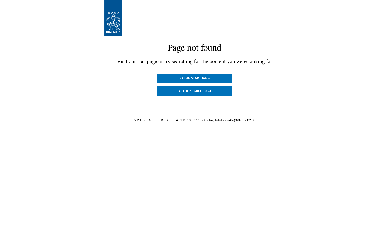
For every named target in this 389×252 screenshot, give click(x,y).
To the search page (194, 91)
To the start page (194, 78)
